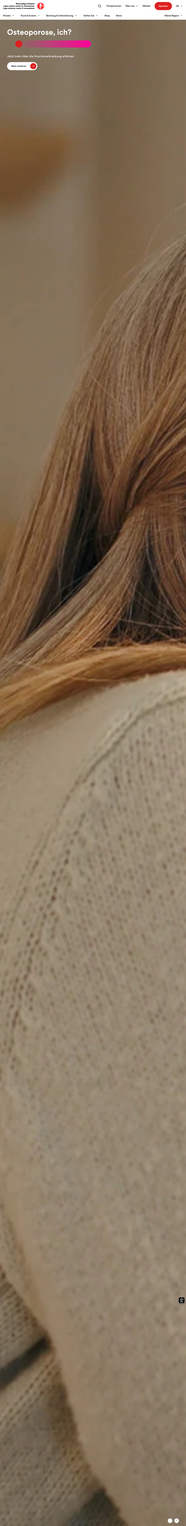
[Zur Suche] (100, 6)
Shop (107, 15)
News (119, 15)
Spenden (163, 6)
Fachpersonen (114, 6)
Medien (147, 6)
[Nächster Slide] (176, 1520)
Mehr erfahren (18, 66)
